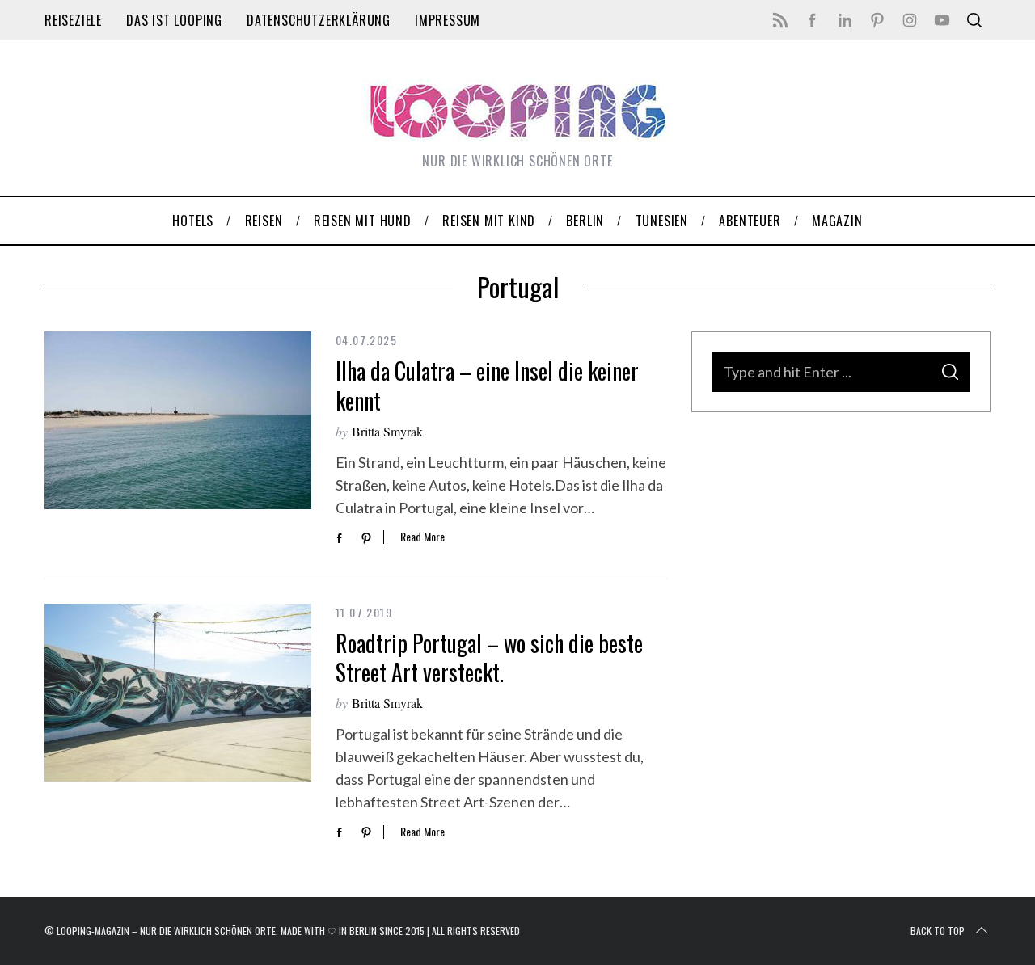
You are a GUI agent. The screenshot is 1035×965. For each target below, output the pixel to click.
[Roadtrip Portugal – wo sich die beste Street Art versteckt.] (177, 693)
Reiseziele (73, 20)
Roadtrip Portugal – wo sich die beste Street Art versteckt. (489, 657)
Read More (422, 537)
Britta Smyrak (387, 431)
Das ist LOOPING (174, 20)
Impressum (447, 20)
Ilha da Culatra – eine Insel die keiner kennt (487, 385)
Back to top (937, 931)
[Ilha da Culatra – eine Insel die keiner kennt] (177, 420)
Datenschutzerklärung (319, 20)
